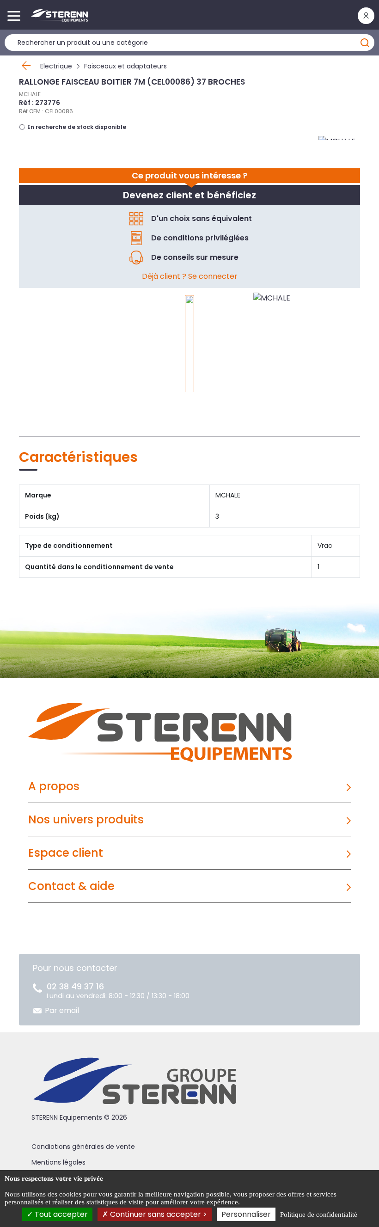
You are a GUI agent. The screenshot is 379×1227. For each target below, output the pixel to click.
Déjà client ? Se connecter (190, 276)
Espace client (65, 852)
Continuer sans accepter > (157, 1214)
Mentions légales (58, 1162)
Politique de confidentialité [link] (318, 1214)
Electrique (56, 66)
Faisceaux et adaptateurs (125, 66)
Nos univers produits (86, 819)
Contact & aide (71, 886)
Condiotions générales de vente (83, 1146)
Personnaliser (246, 1214)
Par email (62, 1010)
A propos (53, 786)
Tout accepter (60, 1214)
